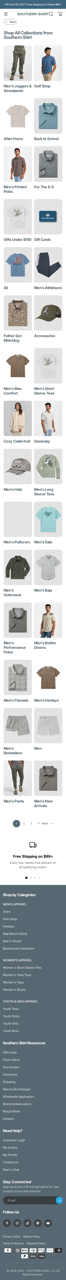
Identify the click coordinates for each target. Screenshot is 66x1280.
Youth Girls (10, 1023)
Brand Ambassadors (17, 1104)
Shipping (9, 1082)
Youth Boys (11, 1031)
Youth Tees (11, 1009)
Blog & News (11, 1111)
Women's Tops (13, 982)
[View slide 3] (35, 878)
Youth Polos (11, 1016)
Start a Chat (11, 1169)
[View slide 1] (26, 878)
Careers (8, 1118)
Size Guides (11, 1067)
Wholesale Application (18, 1096)
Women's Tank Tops (17, 975)
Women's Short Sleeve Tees (22, 967)
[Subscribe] (59, 1200)
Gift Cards (10, 1052)
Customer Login (14, 1140)
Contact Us (11, 1162)
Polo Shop (10, 919)
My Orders (10, 1147)
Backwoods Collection (18, 948)
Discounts (10, 1074)
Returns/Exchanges (16, 1089)
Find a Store (11, 1060)
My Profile (10, 1155)
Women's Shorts (14, 989)
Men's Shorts (12, 941)
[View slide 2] (31, 878)
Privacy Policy (11, 1236)
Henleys (8, 926)
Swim (6, 911)
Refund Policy (31, 1236)
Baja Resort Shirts (15, 934)
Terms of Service (13, 1243)
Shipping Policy (36, 1243)
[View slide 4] (39, 878)
